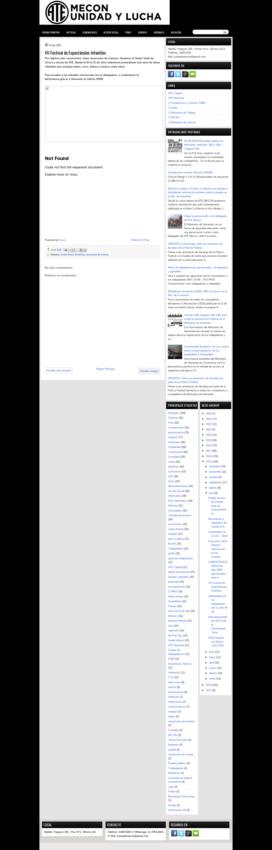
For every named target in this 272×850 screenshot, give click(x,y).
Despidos (173, 412)
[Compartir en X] (77, 250)
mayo (212, 657)
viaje (171, 786)
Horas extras (175, 596)
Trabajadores (175, 548)
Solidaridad (174, 447)
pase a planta (176, 538)
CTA (170, 677)
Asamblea (174, 456)
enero (212, 678)
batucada (173, 581)
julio (211, 493)
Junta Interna (175, 529)
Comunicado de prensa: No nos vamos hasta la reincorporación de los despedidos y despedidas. (206, 350)
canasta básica (177, 706)
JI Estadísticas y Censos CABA (186, 102)
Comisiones (175, 524)
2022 (209, 424)
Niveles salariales (178, 576)
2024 (209, 413)
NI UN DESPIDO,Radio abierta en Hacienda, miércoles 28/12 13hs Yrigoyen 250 (203, 144)
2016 (209, 456)
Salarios (173, 437)
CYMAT (128, 32)
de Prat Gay (175, 635)
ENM (171, 658)
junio (212, 651)
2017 (209, 450)
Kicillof (172, 543)
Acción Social (111, 32)
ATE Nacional (176, 97)
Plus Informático (177, 500)
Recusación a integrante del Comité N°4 (217, 522)
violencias (174, 672)
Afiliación (176, 32)
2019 (209, 440)
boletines (173, 744)
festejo (172, 805)
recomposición (176, 586)
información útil (177, 810)
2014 (209, 684)
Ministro (172, 615)
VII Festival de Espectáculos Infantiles (217, 586)
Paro (171, 422)
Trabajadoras (175, 768)
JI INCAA (173, 117)
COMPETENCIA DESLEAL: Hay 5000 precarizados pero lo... (217, 569)
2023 (209, 418)
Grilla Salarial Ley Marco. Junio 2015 (216, 641)
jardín (171, 553)
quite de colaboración (180, 558)
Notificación (175, 701)
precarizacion (176, 692)
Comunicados (89, 32)
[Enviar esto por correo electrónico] (70, 250)
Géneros (142, 32)
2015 (209, 461)
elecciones (174, 682)
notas (171, 461)
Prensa (172, 606)
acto (170, 625)
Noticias (71, 32)
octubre (213, 477)
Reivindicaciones (178, 486)
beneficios (80, 254)
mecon (172, 687)
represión (173, 630)
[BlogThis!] (74, 250)
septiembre (216, 482)
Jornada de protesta (179, 515)
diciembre (215, 466)
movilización (175, 452)
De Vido (172, 734)
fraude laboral (176, 640)
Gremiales (159, 32)
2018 (209, 445)
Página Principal (51, 32)
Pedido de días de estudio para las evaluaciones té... (217, 506)
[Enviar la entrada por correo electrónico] (65, 249)
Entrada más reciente (58, 370)
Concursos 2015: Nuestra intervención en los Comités (218, 549)
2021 (209, 429)
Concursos (174, 471)
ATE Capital (175, 93)
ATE (170, 476)
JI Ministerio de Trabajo (181, 112)
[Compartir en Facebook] (81, 250)
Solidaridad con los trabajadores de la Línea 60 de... (218, 604)
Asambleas (174, 601)
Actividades (175, 510)
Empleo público (177, 763)
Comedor (173, 730)
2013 (209, 690)
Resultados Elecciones (181, 796)
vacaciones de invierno (97, 254)
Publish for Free (140, 240)
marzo (213, 667)
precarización (176, 432)
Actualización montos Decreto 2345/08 (190, 172)
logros (171, 716)
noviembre (215, 471)
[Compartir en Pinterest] (85, 250)
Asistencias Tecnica (180, 663)
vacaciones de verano (181, 754)
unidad (172, 749)
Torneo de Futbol (178, 739)
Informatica (174, 495)
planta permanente (179, 571)
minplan (172, 711)
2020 (209, 434)
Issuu (62, 240)
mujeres (172, 533)
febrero (213, 673)
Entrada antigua (149, 371)
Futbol (171, 791)
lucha (171, 481)
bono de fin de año (179, 611)
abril (212, 662)
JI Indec (173, 107)
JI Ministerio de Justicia (182, 122)
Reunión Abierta (177, 620)
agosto (213, 487)
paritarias (173, 466)
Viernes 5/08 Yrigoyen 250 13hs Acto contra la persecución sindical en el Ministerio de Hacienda (205, 319)
